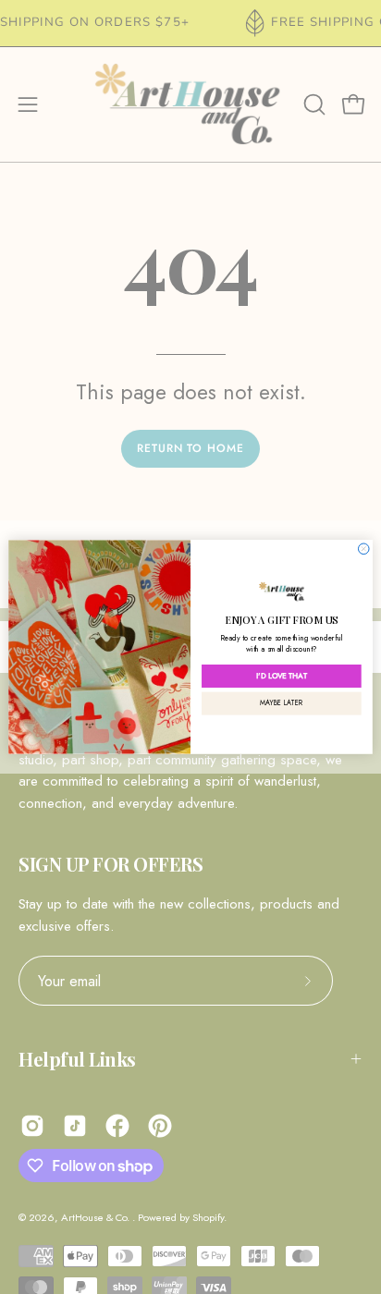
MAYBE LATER (281, 703)
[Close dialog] (363, 549)
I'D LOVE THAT (281, 675)
